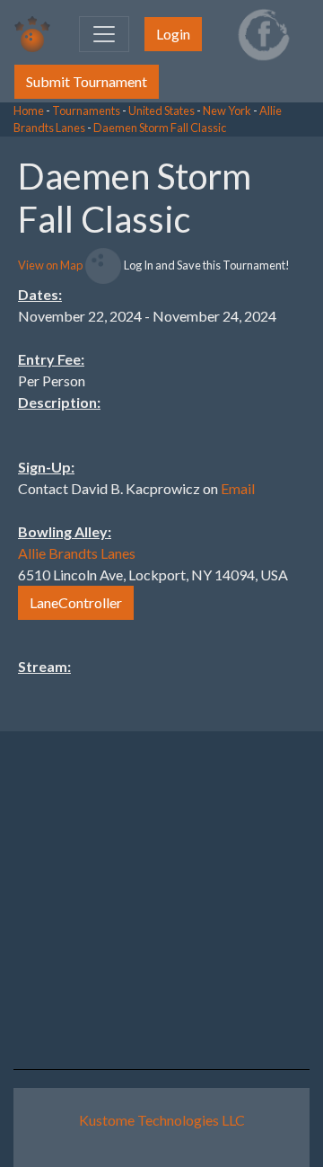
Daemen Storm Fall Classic (159, 127)
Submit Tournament (86, 81)
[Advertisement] (179, 406)
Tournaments (86, 110)
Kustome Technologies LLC (162, 1119)
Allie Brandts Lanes (76, 552)
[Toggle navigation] (104, 34)
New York (227, 110)
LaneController (76, 602)
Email (238, 488)
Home (28, 110)
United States (161, 110)
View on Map (50, 265)
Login (173, 33)
